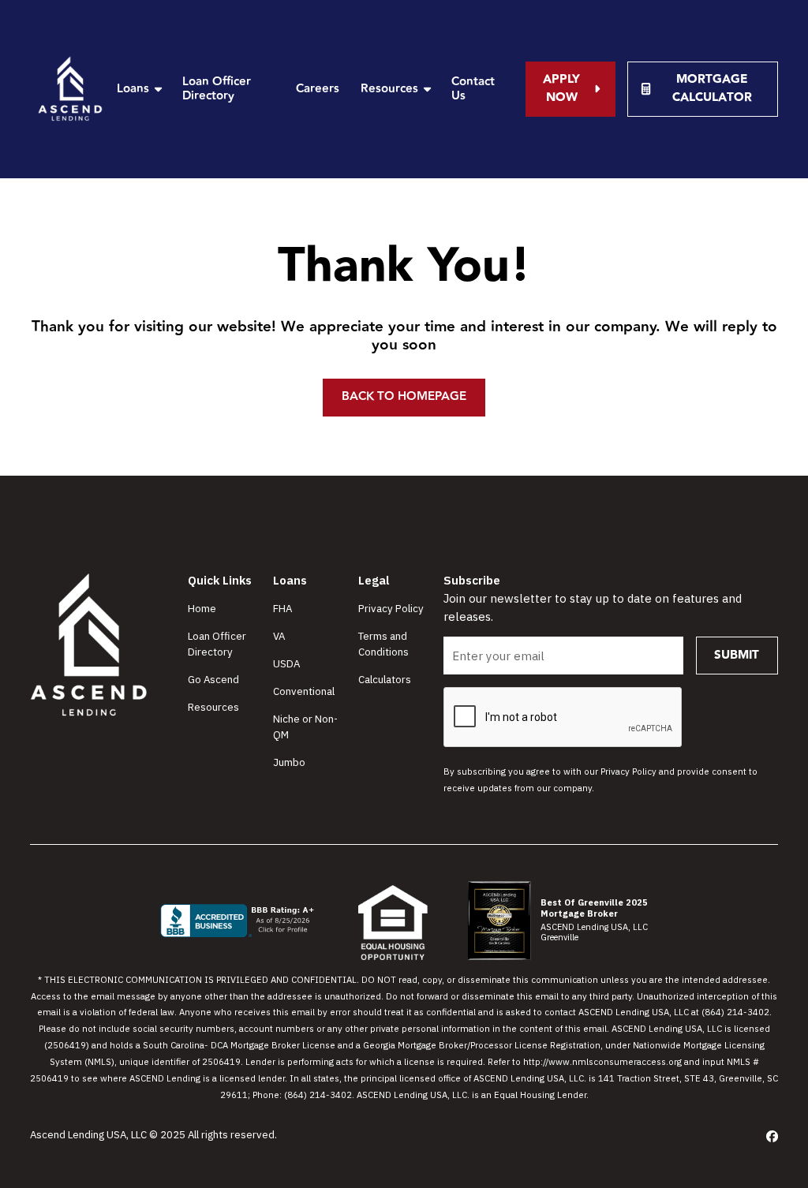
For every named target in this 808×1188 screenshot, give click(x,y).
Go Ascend (213, 679)
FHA (282, 608)
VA (279, 636)
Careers (317, 89)
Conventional (304, 691)
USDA (286, 663)
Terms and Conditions (383, 644)
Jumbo (289, 762)
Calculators (384, 679)
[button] (138, 89)
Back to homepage (404, 396)
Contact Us (473, 89)
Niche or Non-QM (305, 727)
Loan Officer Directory (216, 89)
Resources (213, 707)
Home (202, 608)
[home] (70, 89)
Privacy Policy (391, 608)
